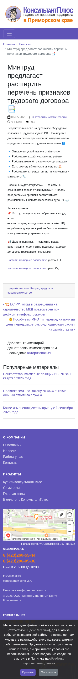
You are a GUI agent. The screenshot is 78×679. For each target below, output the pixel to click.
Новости (25, 44)
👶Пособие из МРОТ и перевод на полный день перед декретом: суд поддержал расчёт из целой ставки (40, 324)
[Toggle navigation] (9, 33)
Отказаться (48, 672)
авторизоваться (39, 353)
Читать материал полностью (27, 260)
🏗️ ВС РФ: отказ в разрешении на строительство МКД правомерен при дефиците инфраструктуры (31, 309)
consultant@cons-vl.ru (17, 580)
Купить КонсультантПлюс (22, 482)
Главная (9, 44)
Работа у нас (13, 457)
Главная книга (14, 493)
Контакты (10, 462)
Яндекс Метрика (37, 630)
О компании (12, 445)
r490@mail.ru (12, 575)
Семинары (11, 488)
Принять (28, 672)
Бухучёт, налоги (18, 288)
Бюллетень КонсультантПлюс (25, 499)
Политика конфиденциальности (24, 590)
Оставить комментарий (50, 117)
